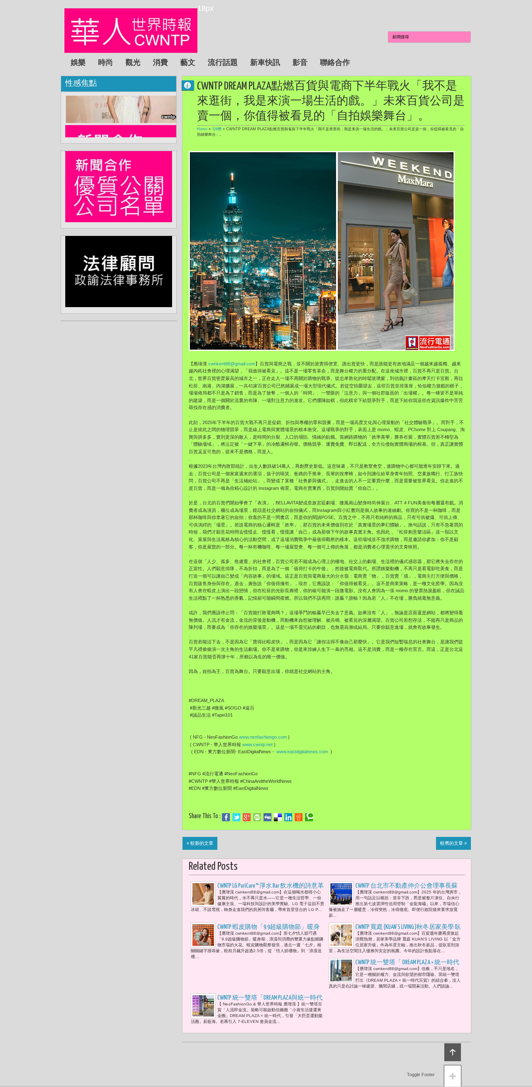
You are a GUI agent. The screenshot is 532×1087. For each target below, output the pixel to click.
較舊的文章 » (453, 843)
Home (202, 129)
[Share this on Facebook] (226, 817)
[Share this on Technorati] (309, 817)
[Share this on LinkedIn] (288, 817)
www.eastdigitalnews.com (302, 751)
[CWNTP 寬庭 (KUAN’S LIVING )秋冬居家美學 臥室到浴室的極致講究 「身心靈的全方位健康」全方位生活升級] (341, 935)
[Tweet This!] (236, 817)
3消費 (217, 129)
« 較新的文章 (200, 843)
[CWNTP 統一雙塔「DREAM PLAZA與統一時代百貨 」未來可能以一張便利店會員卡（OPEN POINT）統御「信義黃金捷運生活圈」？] (203, 1005)
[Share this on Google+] (247, 817)
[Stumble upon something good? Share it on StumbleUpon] (257, 817)
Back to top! (452, 1052)
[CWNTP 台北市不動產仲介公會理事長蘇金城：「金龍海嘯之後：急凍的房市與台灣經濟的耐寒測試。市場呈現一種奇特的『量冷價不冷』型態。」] (341, 893)
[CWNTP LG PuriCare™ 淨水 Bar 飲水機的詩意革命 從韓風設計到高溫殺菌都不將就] (203, 893)
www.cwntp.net (257, 744)
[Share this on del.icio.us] (278, 817)
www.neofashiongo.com (263, 737)
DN (191, 85)
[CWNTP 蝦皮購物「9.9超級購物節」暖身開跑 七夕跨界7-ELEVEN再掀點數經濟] (203, 935)
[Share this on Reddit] (299, 817)
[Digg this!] (267, 817)
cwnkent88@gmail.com (231, 363)
